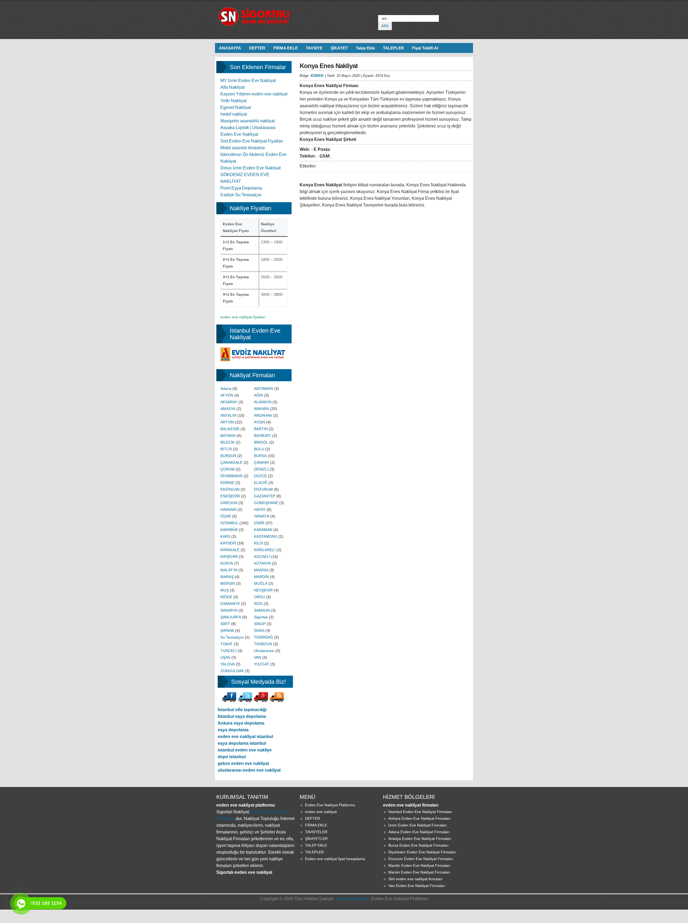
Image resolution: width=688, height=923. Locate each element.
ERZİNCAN (229, 489)
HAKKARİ (228, 509)
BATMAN (228, 435)
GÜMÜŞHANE (266, 503)
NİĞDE (226, 597)
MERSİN (227, 583)
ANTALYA (228, 415)
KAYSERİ (228, 543)
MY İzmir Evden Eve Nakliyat (248, 80)
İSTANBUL (229, 523)
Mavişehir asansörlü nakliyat (247, 121)
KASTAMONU (265, 536)
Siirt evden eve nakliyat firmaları (415, 879)
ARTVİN (227, 422)
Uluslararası (264, 650)
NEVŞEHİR (263, 590)
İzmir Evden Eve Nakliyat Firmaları (417, 825)
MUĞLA (260, 583)
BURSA (260, 456)
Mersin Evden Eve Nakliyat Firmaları (419, 872)
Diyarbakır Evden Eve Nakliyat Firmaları (422, 852)
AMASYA (227, 409)
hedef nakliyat (233, 114)
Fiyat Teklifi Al (425, 48)
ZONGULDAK (232, 671)
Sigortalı (261, 617)
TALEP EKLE (316, 845)
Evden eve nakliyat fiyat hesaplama (335, 859)
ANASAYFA (230, 48)
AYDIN (259, 422)
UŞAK (225, 657)
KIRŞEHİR (229, 556)
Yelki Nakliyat (233, 100)
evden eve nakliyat (321, 812)
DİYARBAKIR (231, 476)
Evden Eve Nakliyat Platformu (330, 805)
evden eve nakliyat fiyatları (243, 317)
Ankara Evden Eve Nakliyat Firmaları (419, 818)
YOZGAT (261, 664)
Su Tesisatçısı (232, 637)
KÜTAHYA (262, 563)
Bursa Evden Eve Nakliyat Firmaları (418, 845)
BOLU (259, 449)
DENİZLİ (261, 469)
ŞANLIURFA (230, 617)
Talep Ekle (365, 48)
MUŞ (224, 590)
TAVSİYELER (316, 832)
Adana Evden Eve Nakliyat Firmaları (419, 832)
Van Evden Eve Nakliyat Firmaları (416, 885)
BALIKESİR (229, 429)
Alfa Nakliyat (232, 87)
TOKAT (226, 644)
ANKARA (261, 409)
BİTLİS (226, 449)
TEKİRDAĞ (263, 637)
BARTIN (261, 429)
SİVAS (259, 630)
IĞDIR (225, 516)
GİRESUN (228, 503)
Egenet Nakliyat (235, 107)
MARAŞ (227, 577)
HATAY (260, 509)
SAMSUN (262, 610)
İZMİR (259, 523)
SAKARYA (228, 610)
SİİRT (225, 624)
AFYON (226, 395)
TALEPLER (393, 48)
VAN (257, 657)
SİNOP (260, 624)
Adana (225, 388)
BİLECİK (227, 442)
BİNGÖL (261, 442)
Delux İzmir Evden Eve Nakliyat (250, 168)
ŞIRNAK (227, 630)
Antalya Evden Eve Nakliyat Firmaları (419, 838)
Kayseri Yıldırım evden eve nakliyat (253, 94)
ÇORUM (227, 469)
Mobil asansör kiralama (242, 147)
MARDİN (261, 577)
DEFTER (257, 48)
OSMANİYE (230, 603)
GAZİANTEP (264, 496)
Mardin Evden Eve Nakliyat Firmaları (419, 865)
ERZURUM (263, 489)
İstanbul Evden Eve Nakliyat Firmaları (420, 812)
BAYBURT (262, 435)
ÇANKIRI (261, 462)
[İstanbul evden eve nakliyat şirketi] (254, 350)
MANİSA (261, 570)
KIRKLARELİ (264, 550)
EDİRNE (227, 482)
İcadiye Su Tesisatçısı (240, 195)
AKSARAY (228, 402)
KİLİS (258, 543)
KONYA (317, 76)
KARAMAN (263, 530)
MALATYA (228, 570)
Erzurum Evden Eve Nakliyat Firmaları (420, 859)
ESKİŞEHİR (230, 496)
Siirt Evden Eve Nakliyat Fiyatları (251, 141)
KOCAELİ (262, 556)
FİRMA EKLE (285, 48)
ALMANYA (262, 402)
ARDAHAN (263, 415)
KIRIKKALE (229, 550)
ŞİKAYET (339, 48)
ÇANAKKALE (231, 462)
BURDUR (228, 456)
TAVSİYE (314, 48)
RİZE (258, 603)
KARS (225, 536)
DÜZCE (260, 476)
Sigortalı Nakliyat (351, 898)
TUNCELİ (228, 650)
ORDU (259, 597)
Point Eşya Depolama (241, 188)
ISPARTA (261, 516)
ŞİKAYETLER (316, 838)
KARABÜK (229, 530)
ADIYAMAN (263, 388)
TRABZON (263, 644)
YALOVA (227, 664)
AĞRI (258, 395)
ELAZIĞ (260, 482)
